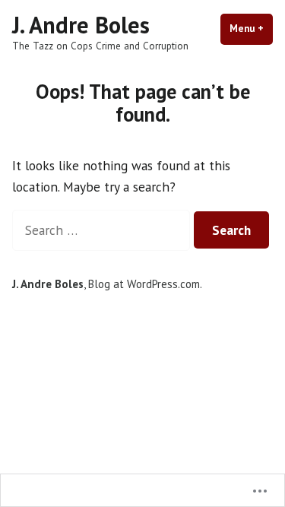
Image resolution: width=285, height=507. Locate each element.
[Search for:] (103, 230)
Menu (251, 28)
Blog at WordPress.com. (145, 284)
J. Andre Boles (81, 25)
